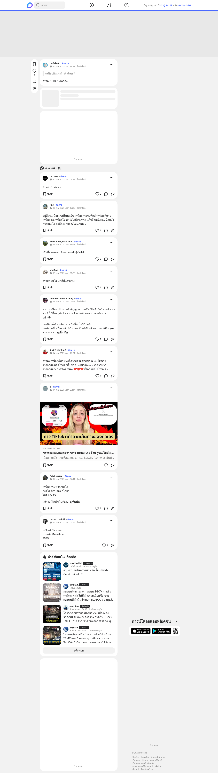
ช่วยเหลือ (145, 757)
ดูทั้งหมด (79, 650)
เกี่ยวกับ (135, 757)
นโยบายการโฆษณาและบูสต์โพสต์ (147, 760)
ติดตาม (65, 63)
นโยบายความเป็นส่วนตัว (143, 763)
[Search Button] (37, 5)
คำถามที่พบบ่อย (158, 757)
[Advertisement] (109, 34)
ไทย (151, 769)
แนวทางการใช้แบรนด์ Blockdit (146, 766)
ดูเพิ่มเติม (62, 332)
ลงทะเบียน (184, 5)
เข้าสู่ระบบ (165, 5)
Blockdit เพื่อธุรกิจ (140, 769)
